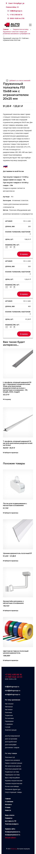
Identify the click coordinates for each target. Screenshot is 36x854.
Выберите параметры (11, 452)
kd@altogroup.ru (16, 11)
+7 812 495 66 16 (16, 15)
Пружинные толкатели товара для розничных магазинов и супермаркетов (16, 32)
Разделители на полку (20, 29)
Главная (5, 29)
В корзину (24, 254)
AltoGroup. (14, 849)
